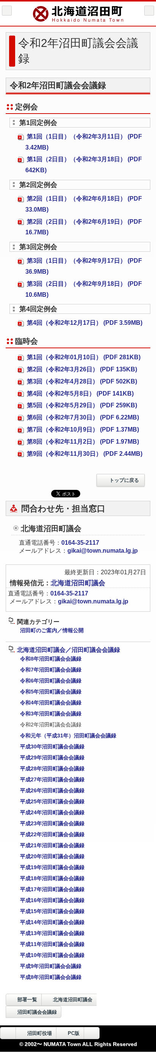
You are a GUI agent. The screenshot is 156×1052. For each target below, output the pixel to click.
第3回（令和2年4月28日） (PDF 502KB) (81, 381)
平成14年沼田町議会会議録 (52, 922)
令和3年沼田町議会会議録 (50, 714)
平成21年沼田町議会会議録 (52, 845)
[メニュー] (149, 11)
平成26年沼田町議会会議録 (52, 790)
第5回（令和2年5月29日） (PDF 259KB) (81, 405)
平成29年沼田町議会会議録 (52, 757)
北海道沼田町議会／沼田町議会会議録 (68, 650)
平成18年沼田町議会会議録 (52, 878)
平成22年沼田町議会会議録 (52, 834)
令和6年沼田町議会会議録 (50, 681)
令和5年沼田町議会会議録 (50, 692)
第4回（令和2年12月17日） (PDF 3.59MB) (83, 322)
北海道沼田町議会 (78, 583)
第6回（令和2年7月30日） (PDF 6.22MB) (82, 417)
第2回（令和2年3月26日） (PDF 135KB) (81, 369)
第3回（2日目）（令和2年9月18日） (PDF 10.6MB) (83, 289)
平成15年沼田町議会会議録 (52, 911)
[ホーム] (7, 11)
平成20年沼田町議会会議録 (52, 856)
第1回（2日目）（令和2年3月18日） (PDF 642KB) (83, 164)
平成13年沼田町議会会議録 (52, 933)
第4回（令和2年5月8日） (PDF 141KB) (79, 393)
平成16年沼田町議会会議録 (52, 900)
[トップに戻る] (92, 1033)
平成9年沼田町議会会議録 (50, 966)
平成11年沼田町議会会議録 (52, 944)
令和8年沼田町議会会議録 (50, 659)
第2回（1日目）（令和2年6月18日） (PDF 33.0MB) (83, 204)
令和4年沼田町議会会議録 (50, 703)
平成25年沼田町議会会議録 (52, 801)
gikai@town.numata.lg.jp (102, 550)
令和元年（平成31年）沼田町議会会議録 (68, 736)
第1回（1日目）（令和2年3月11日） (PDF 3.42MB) (83, 142)
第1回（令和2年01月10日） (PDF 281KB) (82, 357)
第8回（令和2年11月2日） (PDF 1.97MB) (82, 441)
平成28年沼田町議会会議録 (52, 768)
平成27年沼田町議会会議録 (52, 779)
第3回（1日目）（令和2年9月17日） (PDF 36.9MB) (83, 266)
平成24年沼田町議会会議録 (52, 812)
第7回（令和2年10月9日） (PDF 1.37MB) (82, 429)
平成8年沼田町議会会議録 (50, 977)
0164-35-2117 (80, 542)
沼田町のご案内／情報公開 (52, 630)
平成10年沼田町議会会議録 (52, 955)
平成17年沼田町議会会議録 (52, 889)
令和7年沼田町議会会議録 (50, 670)
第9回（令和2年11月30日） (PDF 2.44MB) (83, 453)
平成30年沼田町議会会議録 (52, 746)
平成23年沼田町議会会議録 (52, 823)
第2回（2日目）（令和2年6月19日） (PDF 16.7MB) (83, 227)
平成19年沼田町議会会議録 (52, 867)
